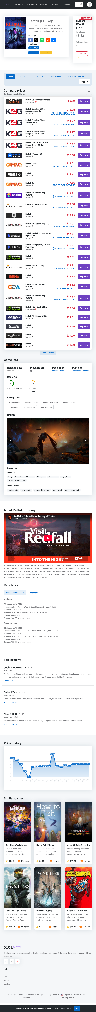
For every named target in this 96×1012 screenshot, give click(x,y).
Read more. (66, 1008)
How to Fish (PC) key (45, 845)
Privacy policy (68, 997)
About (22, 77)
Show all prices (48, 353)
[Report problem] (78, 58)
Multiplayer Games (50, 402)
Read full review (10, 681)
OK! (77, 1008)
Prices (10, 77)
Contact (7, 984)
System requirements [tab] (15, 592)
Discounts (55, 4)
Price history (55, 77)
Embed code (33, 52)
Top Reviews (37, 77)
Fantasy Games (46, 407)
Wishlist (83, 53)
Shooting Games (69, 402)
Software (30, 4)
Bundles (43, 4)
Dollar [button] (54, 995)
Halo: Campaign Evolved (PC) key (16, 911)
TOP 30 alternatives (76, 77)
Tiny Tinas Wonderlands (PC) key (16, 845)
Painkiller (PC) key (44, 911)
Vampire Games (29, 407)
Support (67, 4)
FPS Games (13, 407)
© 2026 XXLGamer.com (26, 995)
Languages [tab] (33, 592)
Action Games (14, 402)
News (6, 976)
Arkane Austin (58, 371)
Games (18, 4)
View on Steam (46, 52)
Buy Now (84, 101)
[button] (89, 4)
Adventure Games (31, 402)
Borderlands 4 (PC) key (77, 911)
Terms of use (79, 995)
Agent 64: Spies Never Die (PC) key (78, 845)
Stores (6, 980)
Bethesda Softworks (80, 371)
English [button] (67, 995)
